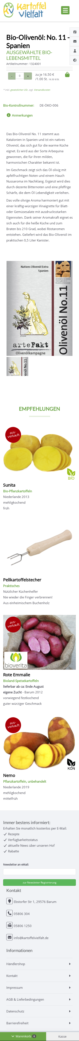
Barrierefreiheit (17, 1023)
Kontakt (11, 976)
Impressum (14, 987)
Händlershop (15, 964)
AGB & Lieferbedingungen (25, 999)
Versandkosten (42, 89)
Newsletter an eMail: (16, 864)
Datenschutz (15, 1011)
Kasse (62, 1036)
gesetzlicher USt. (19, 89)
